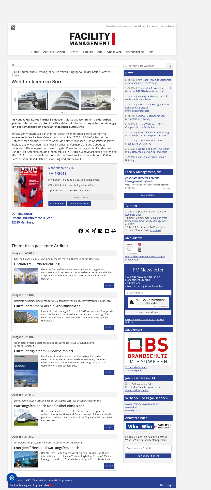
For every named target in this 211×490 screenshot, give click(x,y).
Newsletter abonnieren (119, 26)
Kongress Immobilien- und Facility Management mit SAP (146, 221)
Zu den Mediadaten (136, 367)
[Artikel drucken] (113, 231)
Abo (100, 52)
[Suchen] (170, 65)
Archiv (74, 52)
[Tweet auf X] (87, 232)
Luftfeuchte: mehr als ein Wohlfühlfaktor (47, 306)
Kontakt (53, 480)
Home (35, 52)
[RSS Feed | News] (13, 27)
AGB (28, 480)
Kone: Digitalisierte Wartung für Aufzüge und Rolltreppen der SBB (147, 134)
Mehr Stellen (148, 195)
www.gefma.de (133, 403)
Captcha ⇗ (160, 307)
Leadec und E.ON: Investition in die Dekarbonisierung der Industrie (147, 150)
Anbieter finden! (149, 455)
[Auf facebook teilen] (80, 232)
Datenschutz (39, 480)
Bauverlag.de (167, 485)
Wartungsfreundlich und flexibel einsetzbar (49, 406)
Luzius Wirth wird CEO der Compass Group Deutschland (146, 126)
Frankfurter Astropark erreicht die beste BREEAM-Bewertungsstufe (148, 89)
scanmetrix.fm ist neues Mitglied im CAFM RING (144, 142)
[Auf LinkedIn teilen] (100, 232)
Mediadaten (167, 26)
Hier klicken (151, 303)
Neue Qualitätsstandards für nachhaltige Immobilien (147, 98)
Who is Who (114, 52)
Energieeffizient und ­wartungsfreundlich (46, 447)
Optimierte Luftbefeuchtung (37, 264)
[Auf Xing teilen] (94, 232)
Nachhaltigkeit (135, 52)
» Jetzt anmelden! (148, 312)
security (160, 227)
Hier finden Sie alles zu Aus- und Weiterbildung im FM (143, 389)
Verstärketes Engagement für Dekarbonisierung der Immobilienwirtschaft (147, 107)
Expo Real (155, 230)
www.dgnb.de (132, 410)
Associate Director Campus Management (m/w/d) (142, 179)
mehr (109, 285)
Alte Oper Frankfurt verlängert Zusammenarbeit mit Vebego (148, 81)
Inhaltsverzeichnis (79, 203)
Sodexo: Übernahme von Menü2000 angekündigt (145, 117)
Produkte (87, 52)
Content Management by (24, 485)
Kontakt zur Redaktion (146, 26)
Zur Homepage (133, 370)
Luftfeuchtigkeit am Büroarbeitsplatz (44, 351)
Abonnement (57, 203)
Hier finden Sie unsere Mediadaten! (145, 256)
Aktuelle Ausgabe (54, 52)
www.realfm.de (150, 403)
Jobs (150, 52)
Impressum (65, 480)
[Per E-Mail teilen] (107, 231)
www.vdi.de (131, 407)
